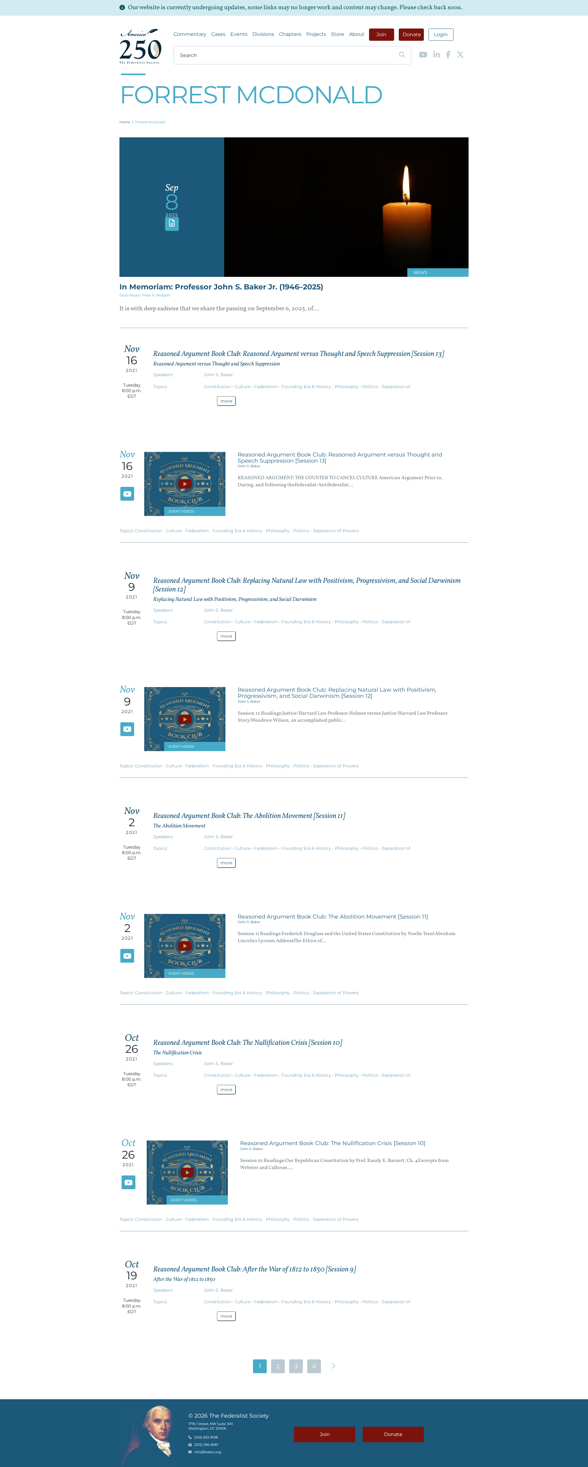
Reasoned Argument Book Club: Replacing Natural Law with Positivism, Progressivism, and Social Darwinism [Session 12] (307, 585)
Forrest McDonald (150, 122)
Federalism (266, 386)
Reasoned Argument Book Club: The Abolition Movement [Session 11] (249, 816)
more (226, 401)
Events (238, 34)
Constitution (218, 386)
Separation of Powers (336, 530)
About (356, 34)
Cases (218, 34)
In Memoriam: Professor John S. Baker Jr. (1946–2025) (221, 286)
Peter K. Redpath (156, 295)
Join (381, 34)
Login (441, 34)
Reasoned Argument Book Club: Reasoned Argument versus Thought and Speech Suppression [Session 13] (298, 354)
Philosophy (347, 386)
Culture (243, 386)
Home (124, 122)
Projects (316, 34)
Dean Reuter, (130, 295)
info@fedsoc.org (207, 1452)
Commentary (190, 34)
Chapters (290, 34)
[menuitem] (190, 34)
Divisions (263, 34)
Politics (370, 386)
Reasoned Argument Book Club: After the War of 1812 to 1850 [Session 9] (254, 1269)
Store (337, 34)
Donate (412, 34)
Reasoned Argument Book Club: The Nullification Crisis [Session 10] (247, 1043)
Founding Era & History (306, 386)
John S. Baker (218, 374)
